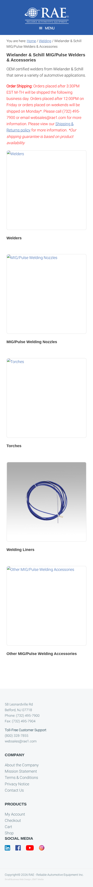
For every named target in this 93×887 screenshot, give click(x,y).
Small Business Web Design (18, 879)
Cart (8, 826)
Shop (9, 833)
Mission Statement (21, 771)
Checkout (13, 820)
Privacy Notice (17, 784)
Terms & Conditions (21, 777)
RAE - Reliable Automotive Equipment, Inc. (46, 16)
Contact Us (14, 790)
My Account (15, 814)
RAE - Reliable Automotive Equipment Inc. (56, 874)
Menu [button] (50, 28)
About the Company (22, 765)
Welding (45, 41)
